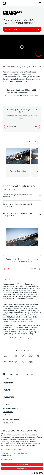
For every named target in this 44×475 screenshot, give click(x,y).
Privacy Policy (16, 449)
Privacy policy (22, 459)
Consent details (6, 459)
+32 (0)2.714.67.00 (9, 423)
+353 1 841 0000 (8, 412)
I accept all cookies (22, 464)
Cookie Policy (5, 449)
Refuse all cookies (22, 469)
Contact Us (6, 415)
